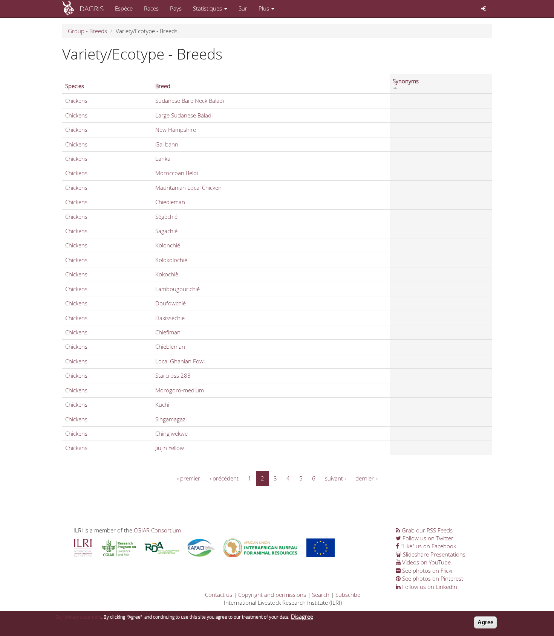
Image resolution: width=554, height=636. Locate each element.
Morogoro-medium (179, 390)
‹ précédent (224, 478)
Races (151, 8)
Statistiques (208, 8)
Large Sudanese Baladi (184, 115)
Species (74, 86)
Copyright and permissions (272, 594)
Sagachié (166, 231)
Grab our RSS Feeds (426, 530)
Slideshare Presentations (433, 554)
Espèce (124, 8)
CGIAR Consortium (157, 530)
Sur (243, 8)
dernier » (366, 478)
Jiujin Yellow (169, 447)
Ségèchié (166, 216)
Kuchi (162, 404)
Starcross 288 (173, 375)
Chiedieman (170, 202)
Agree (485, 622)
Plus (265, 8)
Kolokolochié (171, 260)
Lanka (162, 158)
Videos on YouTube (426, 562)
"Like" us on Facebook (427, 546)
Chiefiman (168, 332)
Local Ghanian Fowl (180, 361)
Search (320, 594)
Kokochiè (166, 274)
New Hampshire (175, 129)
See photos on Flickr (427, 570)
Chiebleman (170, 346)
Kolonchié (167, 245)
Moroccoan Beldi (176, 173)
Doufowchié (170, 303)
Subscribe (347, 594)
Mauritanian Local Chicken (188, 187)
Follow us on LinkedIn (429, 586)
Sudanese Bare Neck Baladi (189, 100)
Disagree (302, 616)
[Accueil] (71, 8)
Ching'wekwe (171, 433)
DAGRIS (92, 8)
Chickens (76, 100)
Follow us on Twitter (427, 538)
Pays (176, 8)
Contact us (218, 594)
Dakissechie (170, 318)
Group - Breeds (87, 31)
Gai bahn (166, 144)
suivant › (335, 478)
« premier (188, 478)
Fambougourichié (177, 289)
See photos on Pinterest (432, 578)
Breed (162, 86)
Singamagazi (171, 419)
